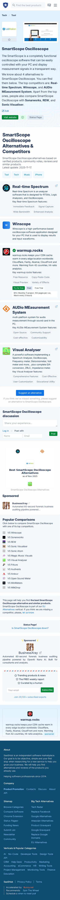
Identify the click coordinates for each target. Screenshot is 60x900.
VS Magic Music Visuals (19, 555)
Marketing (44, 862)
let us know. (28, 612)
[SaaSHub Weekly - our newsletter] (49, 5)
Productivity (30, 862)
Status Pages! (11, 820)
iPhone (38, 174)
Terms (39, 881)
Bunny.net (29, 887)
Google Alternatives (41, 816)
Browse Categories (14, 807)
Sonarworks (33, 100)
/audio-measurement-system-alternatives (24, 304)
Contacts (31, 789)
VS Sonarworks (15, 537)
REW (46, 100)
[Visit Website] (56, 186)
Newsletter (9, 834)
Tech (16, 174)
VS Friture (12, 564)
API (5, 793)
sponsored (49, 734)
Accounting (10, 865)
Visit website (10, 117)
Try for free (19, 288)
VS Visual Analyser (17, 560)
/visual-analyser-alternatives (17, 346)
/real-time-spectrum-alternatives (20, 183)
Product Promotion (14, 789)
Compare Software (13, 811)
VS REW (11, 542)
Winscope (30, 87)
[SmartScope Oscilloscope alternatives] (9, 29)
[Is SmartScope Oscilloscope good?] (23, 117)
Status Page (35, 117)
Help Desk (16, 862)
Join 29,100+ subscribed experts (30, 697)
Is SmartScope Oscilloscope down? (30, 628)
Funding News (11, 825)
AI (5, 854)
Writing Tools (45, 865)
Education (9, 873)
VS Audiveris (14, 569)
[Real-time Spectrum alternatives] (6, 188)
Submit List (9, 830)
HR (34, 865)
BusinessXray (29, 653)
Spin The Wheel (31, 890)
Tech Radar (37, 807)
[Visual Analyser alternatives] (6, 351)
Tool (6, 174)
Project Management (14, 869)
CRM (6, 862)
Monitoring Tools (36, 869)
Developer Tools (29, 854)
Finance (51, 869)
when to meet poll (27, 893)
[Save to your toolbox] (9, 39)
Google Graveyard (40, 830)
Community (10, 839)
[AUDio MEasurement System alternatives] (6, 308)
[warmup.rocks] (6, 251)
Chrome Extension (13, 816)
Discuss (42, 789)
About (52, 789)
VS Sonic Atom (15, 551)
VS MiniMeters (14, 583)
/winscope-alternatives (14, 220)
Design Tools (46, 854)
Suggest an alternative (30, 393)
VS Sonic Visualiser (17, 546)
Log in (6, 430)
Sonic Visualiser (12, 104)
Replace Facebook (40, 811)
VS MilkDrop (13, 587)
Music (27, 174)
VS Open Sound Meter (19, 578)
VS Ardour (12, 573)
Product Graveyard (41, 825)
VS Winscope (14, 532)
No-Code (13, 854)
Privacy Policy (24, 881)
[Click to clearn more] (30, 723)
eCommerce (24, 865)
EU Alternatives (39, 842)
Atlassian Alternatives (42, 820)
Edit (6, 111)
